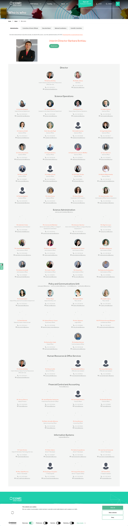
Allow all (112, 507)
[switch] (45, 523)
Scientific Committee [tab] (76, 28)
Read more (54, 46)
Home (9, 21)
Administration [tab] (14, 28)
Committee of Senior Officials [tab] (30, 28)
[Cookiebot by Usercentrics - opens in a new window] (12, 523)
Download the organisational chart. (73, 34)
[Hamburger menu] (118, 4)
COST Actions (34, 4)
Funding (49, 4)
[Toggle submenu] (40, 4)
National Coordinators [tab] (60, 28)
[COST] (15, 4)
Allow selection (113, 512)
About (63, 4)
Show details (80, 523)
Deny (112, 517)
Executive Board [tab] (46, 28)
